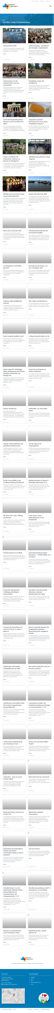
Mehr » (4, 53)
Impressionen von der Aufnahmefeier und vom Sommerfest (11, 83)
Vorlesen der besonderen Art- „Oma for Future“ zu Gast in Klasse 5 (13, 629)
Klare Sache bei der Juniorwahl (39, 777)
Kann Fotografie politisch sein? (13, 336)
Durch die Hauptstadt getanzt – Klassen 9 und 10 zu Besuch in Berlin (13, 122)
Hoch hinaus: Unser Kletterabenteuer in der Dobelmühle (36, 517)
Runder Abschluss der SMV (38, 194)
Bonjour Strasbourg (9, 408)
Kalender (49, 1)
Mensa (43, 1)
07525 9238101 (35, 1)
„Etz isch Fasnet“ (34, 849)
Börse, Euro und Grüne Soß (12, 231)
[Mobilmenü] (50, 6)
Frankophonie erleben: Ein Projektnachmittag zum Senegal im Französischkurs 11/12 (39, 705)
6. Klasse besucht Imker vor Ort (39, 336)
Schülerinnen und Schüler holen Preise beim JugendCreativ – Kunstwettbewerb (13, 705)
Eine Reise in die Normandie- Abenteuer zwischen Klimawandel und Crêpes (38, 592)
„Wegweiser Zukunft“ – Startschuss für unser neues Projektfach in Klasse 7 (38, 122)
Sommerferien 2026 (10, 46)
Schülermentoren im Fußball (12, 553)
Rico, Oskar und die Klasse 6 (38, 301)
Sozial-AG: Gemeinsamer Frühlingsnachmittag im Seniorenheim (11, 592)
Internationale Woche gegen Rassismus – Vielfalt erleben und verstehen (39, 555)
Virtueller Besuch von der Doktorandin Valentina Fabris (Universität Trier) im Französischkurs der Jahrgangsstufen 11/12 (13, 892)
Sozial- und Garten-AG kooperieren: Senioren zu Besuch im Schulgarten (11, 159)
